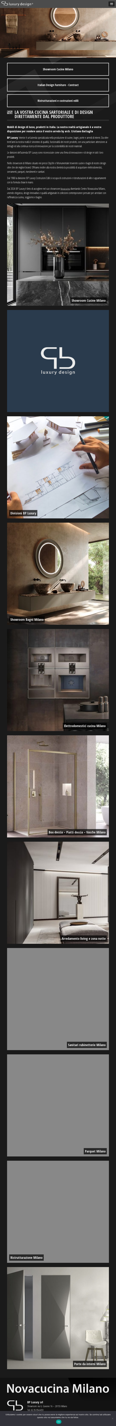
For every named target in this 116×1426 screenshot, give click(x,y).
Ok (58, 1422)
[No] (112, 1418)
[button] (112, 3)
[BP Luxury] (17, 3)
